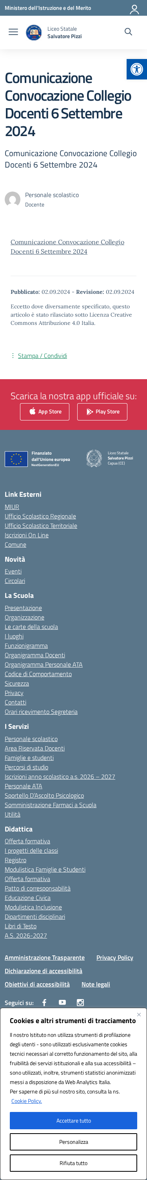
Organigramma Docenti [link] (35, 655)
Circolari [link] (15, 580)
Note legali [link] (96, 984)
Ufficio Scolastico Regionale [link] (40, 516)
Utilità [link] (12, 814)
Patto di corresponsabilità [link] (38, 888)
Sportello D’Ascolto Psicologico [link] (44, 795)
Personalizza (73, 1142)
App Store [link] (49, 411)
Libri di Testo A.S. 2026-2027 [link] (26, 930)
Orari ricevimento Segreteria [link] (41, 711)
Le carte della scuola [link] (31, 626)
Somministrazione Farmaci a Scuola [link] (50, 804)
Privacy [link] (14, 692)
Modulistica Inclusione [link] (33, 907)
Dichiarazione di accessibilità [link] (43, 970)
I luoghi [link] (14, 636)
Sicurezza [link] (17, 683)
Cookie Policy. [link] (26, 1101)
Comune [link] (15, 544)
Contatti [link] (15, 702)
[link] (137, 69)
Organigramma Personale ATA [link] (44, 664)
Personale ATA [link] (23, 786)
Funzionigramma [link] (26, 645)
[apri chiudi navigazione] (13, 32)
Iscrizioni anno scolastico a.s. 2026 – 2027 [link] (60, 776)
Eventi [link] (13, 571)
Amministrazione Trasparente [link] (45, 957)
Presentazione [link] (23, 607)
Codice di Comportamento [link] (38, 673)
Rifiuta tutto (73, 1163)
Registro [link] (15, 860)
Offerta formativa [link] (27, 841)
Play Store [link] (107, 411)
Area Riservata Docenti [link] (35, 748)
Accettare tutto (73, 1120)
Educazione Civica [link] (28, 897)
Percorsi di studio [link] (26, 767)
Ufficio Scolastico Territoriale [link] (41, 525)
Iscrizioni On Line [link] (27, 535)
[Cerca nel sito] (128, 33)
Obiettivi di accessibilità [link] (37, 984)
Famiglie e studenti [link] (29, 757)
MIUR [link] (12, 506)
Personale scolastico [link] (31, 738)
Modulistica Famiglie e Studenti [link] (45, 869)
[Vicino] (138, 1014)
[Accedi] (134, 8)
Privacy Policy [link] (114, 957)
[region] (73, 1094)
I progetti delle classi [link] (31, 850)
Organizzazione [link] (24, 617)
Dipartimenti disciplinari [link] (35, 916)
